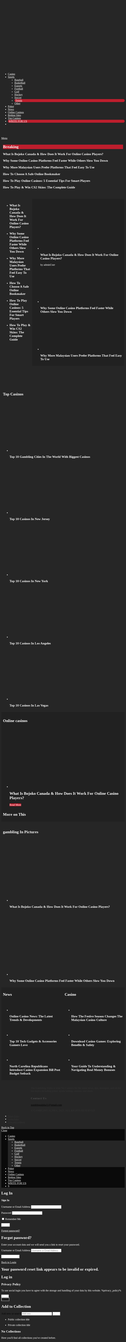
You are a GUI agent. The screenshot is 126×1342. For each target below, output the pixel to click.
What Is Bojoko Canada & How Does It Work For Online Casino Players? (53, 154)
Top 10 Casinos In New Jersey (30, 519)
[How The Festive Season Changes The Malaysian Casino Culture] (97, 1006)
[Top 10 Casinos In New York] (66, 550)
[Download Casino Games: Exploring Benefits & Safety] (97, 1031)
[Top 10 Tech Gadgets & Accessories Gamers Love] (35, 1031)
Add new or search (11, 1313)
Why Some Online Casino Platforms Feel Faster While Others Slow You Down (55, 160)
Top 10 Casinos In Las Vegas (29, 705)
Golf (16, 91)
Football (18, 88)
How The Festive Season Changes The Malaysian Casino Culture (96, 1018)
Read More (15, 804)
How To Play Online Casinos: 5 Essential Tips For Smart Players (46, 180)
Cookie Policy (13, 1119)
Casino (11, 74)
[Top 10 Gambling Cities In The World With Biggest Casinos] (66, 426)
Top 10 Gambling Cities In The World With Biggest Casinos (50, 456)
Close (4, 1130)
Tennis (18, 100)
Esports (18, 85)
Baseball (18, 79)
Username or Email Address (15, 1206)
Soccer (17, 97)
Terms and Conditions (16, 1122)
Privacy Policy (13, 1116)
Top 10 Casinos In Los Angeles (30, 643)
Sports (11, 77)
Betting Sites (14, 115)
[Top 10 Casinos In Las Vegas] (66, 674)
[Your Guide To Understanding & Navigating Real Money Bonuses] (97, 1055)
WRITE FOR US (18, 121)
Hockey (18, 94)
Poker (11, 106)
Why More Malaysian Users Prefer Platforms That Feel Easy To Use (48, 167)
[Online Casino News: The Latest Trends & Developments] (35, 1006)
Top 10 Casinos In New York (29, 581)
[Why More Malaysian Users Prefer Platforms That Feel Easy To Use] (81, 333)
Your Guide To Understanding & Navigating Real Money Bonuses (93, 1068)
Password (6, 1212)
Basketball (19, 82)
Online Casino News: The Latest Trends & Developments (31, 1018)
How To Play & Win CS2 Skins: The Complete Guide (39, 187)
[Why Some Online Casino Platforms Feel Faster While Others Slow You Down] (81, 286)
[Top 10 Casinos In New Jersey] (66, 488)
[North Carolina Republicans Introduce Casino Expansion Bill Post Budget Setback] (35, 1055)
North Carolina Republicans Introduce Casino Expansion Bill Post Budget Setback (35, 1070)
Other (17, 103)
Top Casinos (14, 118)
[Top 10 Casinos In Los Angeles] (66, 612)
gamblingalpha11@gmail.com (46, 1105)
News (11, 109)
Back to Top (7, 1127)
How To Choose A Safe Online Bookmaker (31, 174)
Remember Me (13, 1219)
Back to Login (8, 1262)
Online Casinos (16, 112)
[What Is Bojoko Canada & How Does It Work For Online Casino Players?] (81, 226)
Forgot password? (10, 1230)
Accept (5, 1296)
